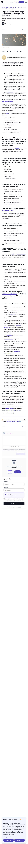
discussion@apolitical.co (14, 410)
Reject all (19, 840)
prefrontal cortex (21, 254)
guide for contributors (7, 101)
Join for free (14, 503)
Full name (6, 481)
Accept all (8, 840)
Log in (16, 2)
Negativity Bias (7, 210)
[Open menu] (26, 2)
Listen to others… (8, 339)
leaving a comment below (13, 421)
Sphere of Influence (9, 294)
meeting (17, 148)
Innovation (21, 7)
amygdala (12, 254)
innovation (10, 92)
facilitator (12, 314)
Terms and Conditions (8, 834)
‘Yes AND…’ (9, 335)
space (7, 113)
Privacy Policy (17, 832)
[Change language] (12, 2)
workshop (16, 310)
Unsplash (8, 46)
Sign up (21, 2)
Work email (6, 487)
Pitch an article (9, 408)
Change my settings (8, 837)
